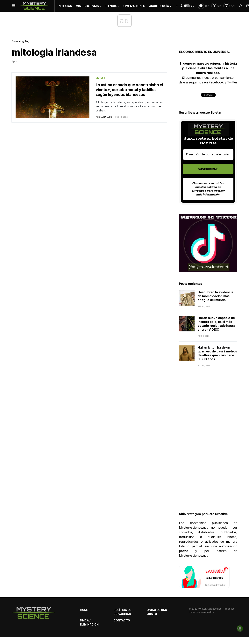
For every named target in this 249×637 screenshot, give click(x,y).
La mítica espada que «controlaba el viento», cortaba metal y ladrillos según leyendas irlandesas (129, 89)
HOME (84, 610)
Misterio (100, 78)
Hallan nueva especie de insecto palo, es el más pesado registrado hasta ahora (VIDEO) (216, 323)
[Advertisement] (208, 444)
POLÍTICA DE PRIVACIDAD (123, 612)
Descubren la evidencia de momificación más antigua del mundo (215, 296)
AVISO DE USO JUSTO (157, 612)
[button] (14, 6)
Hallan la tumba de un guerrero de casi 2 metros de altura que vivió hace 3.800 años (217, 353)
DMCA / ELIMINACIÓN (89, 622)
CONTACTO (122, 620)
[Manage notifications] (240, 628)
